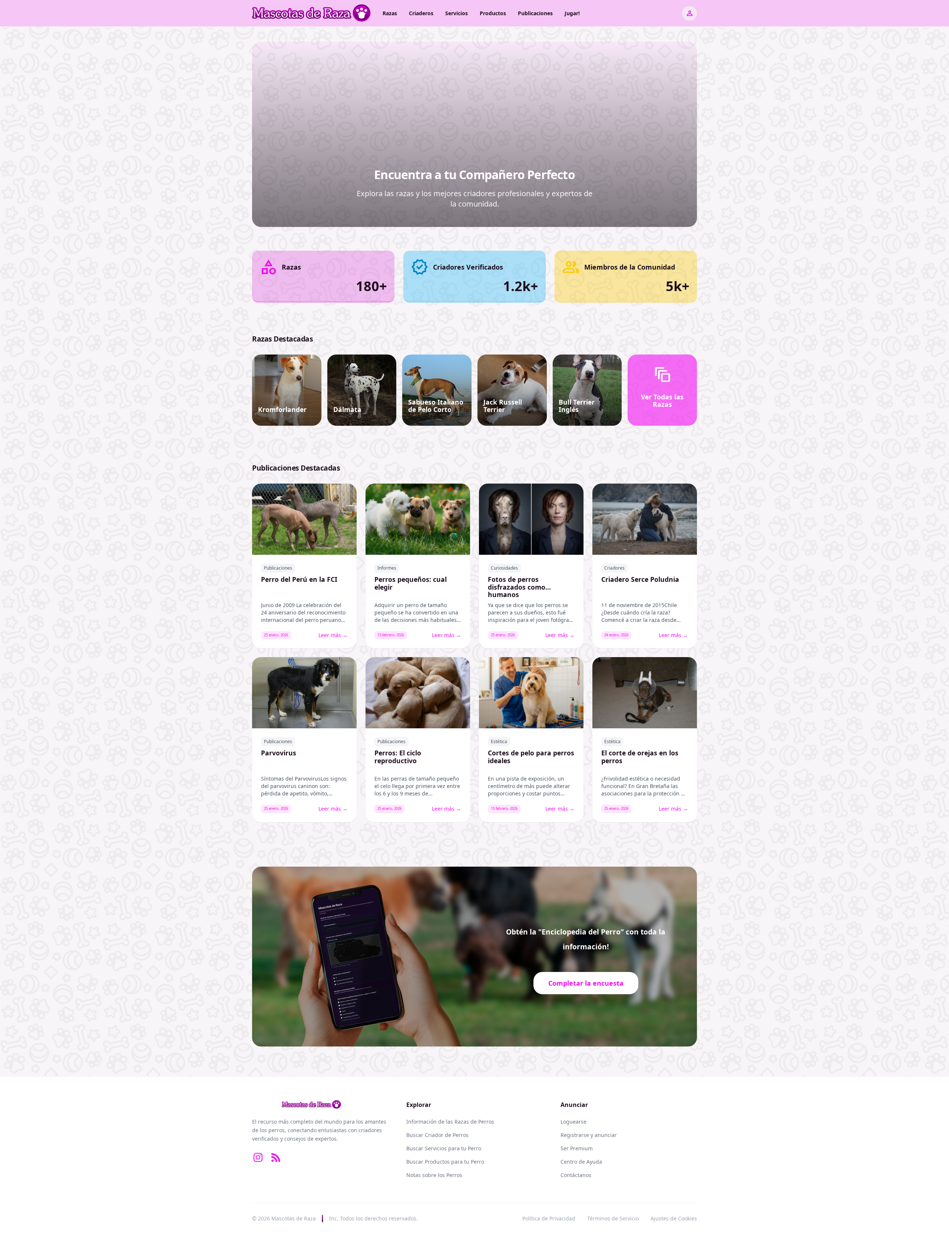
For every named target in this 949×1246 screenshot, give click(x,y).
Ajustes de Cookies (674, 1218)
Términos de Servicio (613, 1218)
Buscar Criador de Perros (437, 1134)
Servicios (456, 13)
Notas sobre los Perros (434, 1175)
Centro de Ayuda (581, 1161)
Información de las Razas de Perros (450, 1121)
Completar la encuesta (586, 983)
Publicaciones (535, 13)
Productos (493, 13)
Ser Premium (577, 1148)
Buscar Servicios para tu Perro (443, 1148)
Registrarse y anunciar (589, 1134)
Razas (390, 13)
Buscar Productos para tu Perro (445, 1161)
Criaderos (421, 13)
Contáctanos (576, 1175)
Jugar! (572, 13)
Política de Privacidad (548, 1218)
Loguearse (573, 1121)
